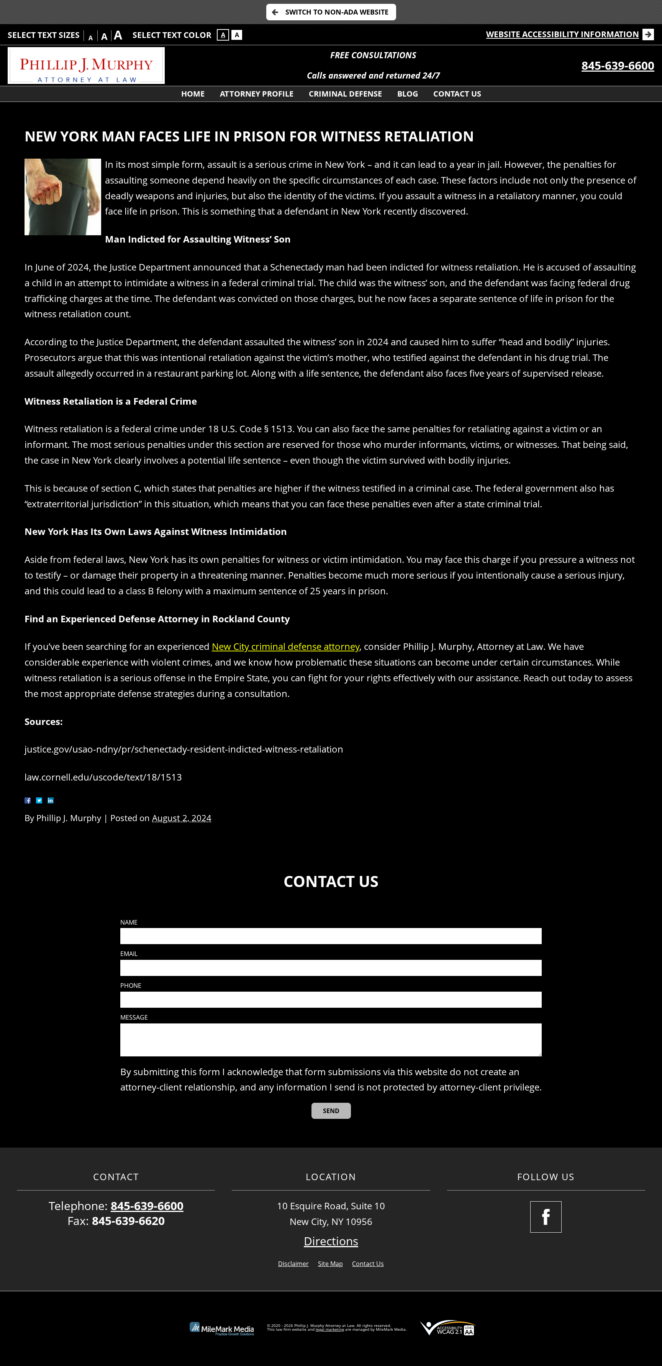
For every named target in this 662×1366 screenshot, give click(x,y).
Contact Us (457, 94)
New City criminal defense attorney (285, 646)
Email (129, 954)
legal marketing (330, 1329)
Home (193, 94)
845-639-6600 (618, 65)
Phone (130, 986)
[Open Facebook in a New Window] (546, 1217)
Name (129, 922)
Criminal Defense (345, 94)
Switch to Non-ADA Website (336, 11)
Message (134, 1017)
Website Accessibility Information (562, 34)
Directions (331, 1240)
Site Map (330, 1263)
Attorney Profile (256, 94)
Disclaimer (293, 1263)
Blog (407, 94)
